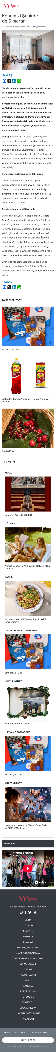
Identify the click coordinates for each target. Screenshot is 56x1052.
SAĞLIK (28, 980)
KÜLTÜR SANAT (28, 974)
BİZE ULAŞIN (28, 1040)
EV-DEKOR (28, 936)
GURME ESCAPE (28, 963)
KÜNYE (7, 1033)
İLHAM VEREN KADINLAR (28, 953)
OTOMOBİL (28, 996)
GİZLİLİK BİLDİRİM (39, 1033)
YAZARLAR (28, 1018)
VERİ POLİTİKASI (21, 1033)
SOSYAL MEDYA (28, 1007)
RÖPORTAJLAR (28, 991)
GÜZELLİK (28, 925)
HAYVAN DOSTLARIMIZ (28, 1013)
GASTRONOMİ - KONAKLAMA (28, 958)
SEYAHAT (28, 942)
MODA (28, 920)
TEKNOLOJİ (28, 985)
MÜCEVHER (28, 931)
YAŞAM (28, 969)
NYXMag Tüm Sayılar (28, 947)
